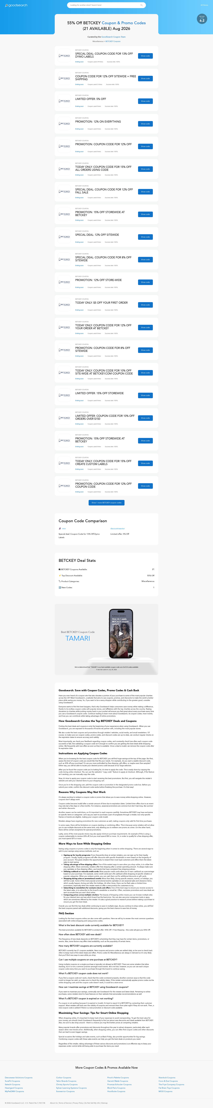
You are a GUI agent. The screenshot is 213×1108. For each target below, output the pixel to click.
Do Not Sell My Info (92, 1103)
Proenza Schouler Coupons (119, 1084)
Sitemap (104, 1103)
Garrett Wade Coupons (117, 1081)
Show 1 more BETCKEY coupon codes (106, 503)
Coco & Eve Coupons (168, 1081)
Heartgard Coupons (14, 1088)
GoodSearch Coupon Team (113, 37)
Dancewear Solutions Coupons (18, 1077)
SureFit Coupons (12, 1081)
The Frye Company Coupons (171, 1084)
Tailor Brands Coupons (66, 1081)
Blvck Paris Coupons (116, 1088)
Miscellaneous (98, 41)
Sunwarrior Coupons (65, 1091)
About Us (53, 1103)
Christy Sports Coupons (67, 1084)
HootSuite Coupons (116, 1091)
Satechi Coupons (12, 1084)
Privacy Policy (78, 1103)
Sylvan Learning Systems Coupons (71, 1088)
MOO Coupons (165, 1091)
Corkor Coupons (63, 1077)
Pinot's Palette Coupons (118, 1077)
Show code (145, 56)
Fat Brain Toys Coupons (169, 1088)
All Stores (204, 5)
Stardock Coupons (167, 1077)
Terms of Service (65, 1103)
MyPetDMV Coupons (14, 1091)
